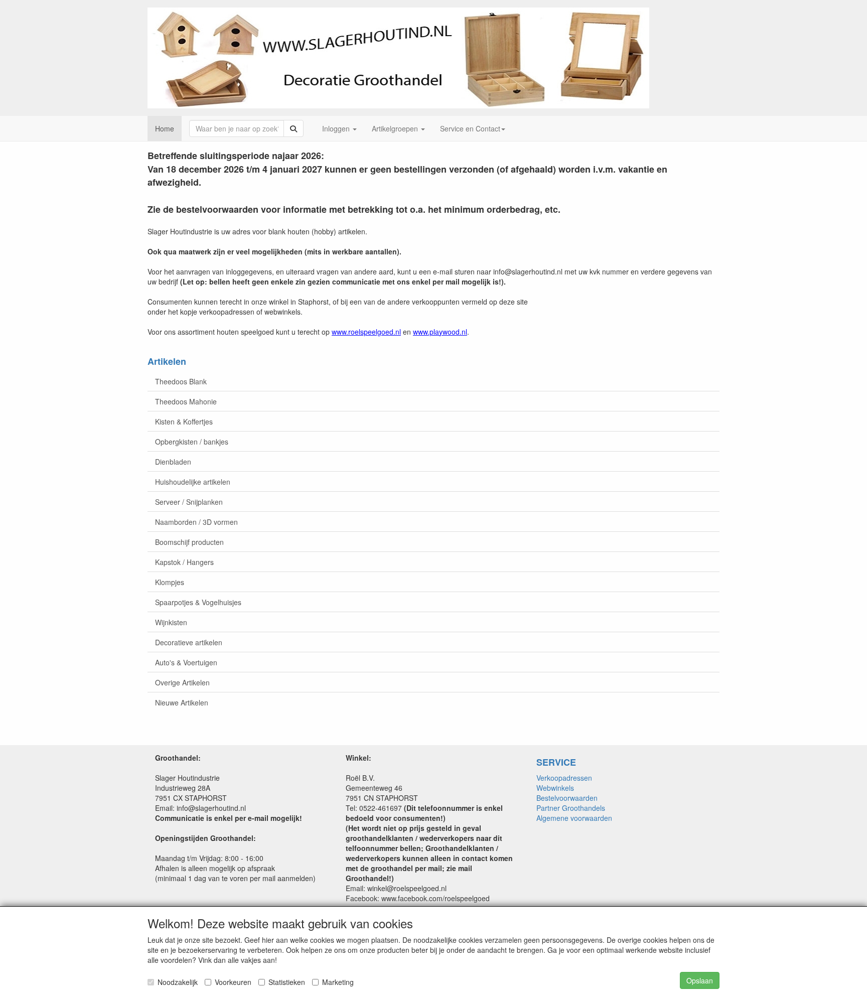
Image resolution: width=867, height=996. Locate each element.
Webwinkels (555, 788)
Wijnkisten (171, 622)
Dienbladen (173, 462)
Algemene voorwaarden (574, 818)
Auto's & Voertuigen (186, 662)
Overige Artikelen (182, 682)
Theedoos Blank (181, 381)
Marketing (338, 982)
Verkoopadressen (564, 778)
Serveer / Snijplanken (189, 502)
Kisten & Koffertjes (184, 421)
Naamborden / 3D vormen (196, 522)
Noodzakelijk (178, 982)
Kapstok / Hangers (184, 562)
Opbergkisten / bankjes (191, 442)
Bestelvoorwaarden (567, 798)
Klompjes (169, 582)
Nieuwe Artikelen (181, 702)
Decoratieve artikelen (188, 642)
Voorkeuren (233, 982)
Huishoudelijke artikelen (192, 482)
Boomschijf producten (189, 542)
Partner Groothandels (570, 808)
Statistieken (286, 982)
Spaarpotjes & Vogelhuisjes (198, 602)
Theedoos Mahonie (186, 401)
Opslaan (699, 980)
